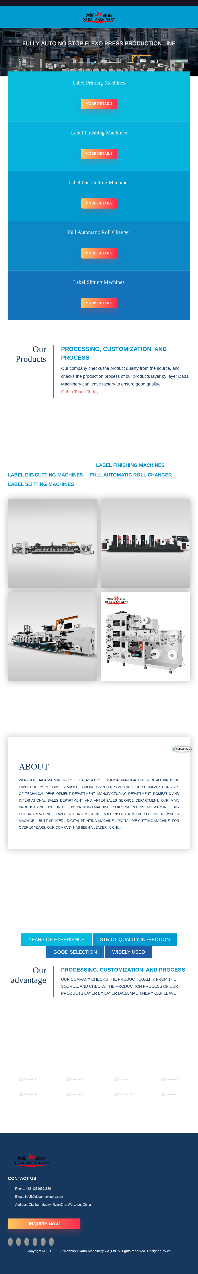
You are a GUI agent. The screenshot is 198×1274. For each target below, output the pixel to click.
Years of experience (56, 939)
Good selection (75, 952)
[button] (18, 59)
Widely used (128, 952)
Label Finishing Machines (130, 465)
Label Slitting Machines (41, 484)
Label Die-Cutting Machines (45, 474)
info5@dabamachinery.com (44, 1196)
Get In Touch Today (80, 391)
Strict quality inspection (135, 939)
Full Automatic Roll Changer (131, 474)
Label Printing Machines (51, 465)
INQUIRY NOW (44, 1223)
